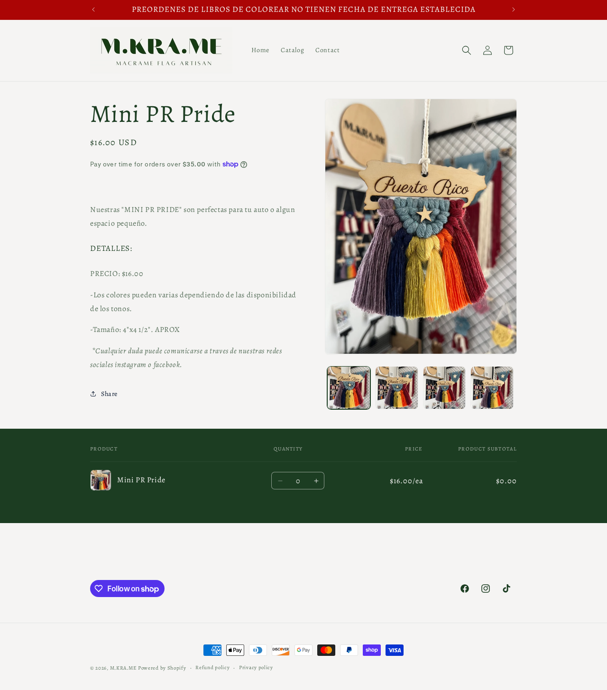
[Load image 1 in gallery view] (348, 387)
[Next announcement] (513, 9)
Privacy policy (256, 667)
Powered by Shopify (162, 668)
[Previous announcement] (93, 9)
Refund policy (212, 667)
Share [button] (109, 393)
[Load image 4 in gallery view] (492, 387)
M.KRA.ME (123, 668)
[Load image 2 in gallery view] (396, 387)
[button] (466, 50)
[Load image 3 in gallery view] (444, 387)
